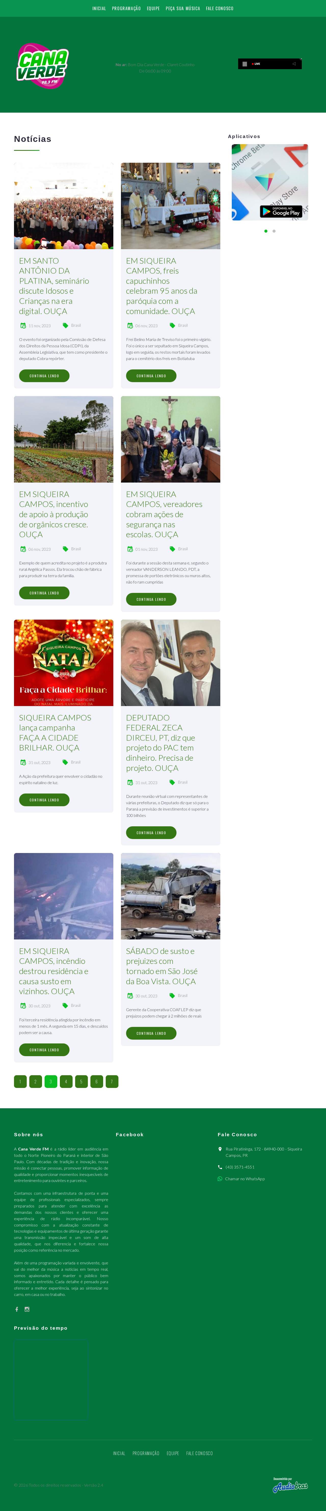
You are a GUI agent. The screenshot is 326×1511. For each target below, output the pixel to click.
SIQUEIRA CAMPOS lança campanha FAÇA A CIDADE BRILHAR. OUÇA (55, 732)
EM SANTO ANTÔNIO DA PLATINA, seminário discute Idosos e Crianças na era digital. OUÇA (54, 286)
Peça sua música (183, 8)
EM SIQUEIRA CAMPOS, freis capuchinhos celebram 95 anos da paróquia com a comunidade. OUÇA (161, 286)
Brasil (76, 325)
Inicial (99, 8)
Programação (126, 8)
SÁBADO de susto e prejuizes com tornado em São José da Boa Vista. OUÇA (162, 966)
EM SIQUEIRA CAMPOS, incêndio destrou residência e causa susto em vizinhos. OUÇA (53, 971)
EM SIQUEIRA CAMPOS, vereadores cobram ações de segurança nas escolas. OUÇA (164, 514)
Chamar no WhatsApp (245, 1178)
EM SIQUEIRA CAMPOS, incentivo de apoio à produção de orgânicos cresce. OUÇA (53, 514)
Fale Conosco (220, 8)
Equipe (153, 8)
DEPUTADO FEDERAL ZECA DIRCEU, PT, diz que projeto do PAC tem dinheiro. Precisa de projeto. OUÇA (160, 742)
